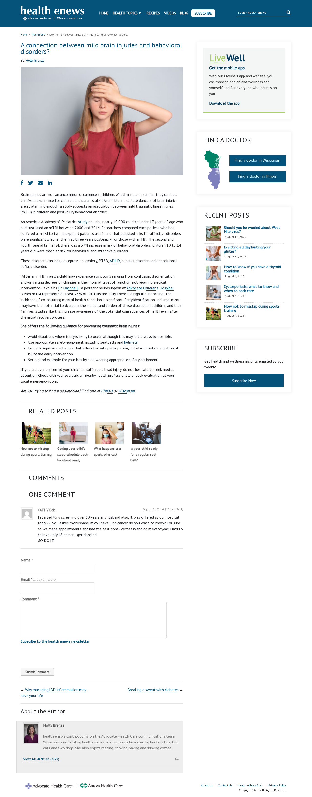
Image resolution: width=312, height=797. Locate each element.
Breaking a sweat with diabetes (153, 689)
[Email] (177, 758)
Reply (179, 509)
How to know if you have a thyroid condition (252, 269)
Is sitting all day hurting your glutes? (247, 249)
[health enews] (53, 13)
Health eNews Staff (250, 785)
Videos (170, 13)
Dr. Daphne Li (68, 287)
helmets (131, 342)
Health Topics (125, 13)
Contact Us (225, 785)
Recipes (153, 13)
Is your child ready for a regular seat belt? (143, 454)
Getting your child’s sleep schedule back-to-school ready (72, 454)
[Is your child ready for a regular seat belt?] (146, 433)
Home (104, 13)
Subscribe (203, 13)
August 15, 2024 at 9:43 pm (158, 509)
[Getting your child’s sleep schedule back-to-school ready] (73, 433)
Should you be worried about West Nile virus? (252, 229)
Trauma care (38, 34)
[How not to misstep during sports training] (36, 433)
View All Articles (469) (41, 758)
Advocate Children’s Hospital (150, 287)
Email (38, 579)
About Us (207, 785)
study (82, 221)
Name (27, 560)
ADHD (115, 260)
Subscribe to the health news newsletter (55, 641)
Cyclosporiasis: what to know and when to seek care (251, 288)
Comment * (30, 598)
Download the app (224, 103)
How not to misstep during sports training (252, 308)
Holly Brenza (35, 60)
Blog (184, 13)
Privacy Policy (277, 785)
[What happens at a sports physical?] (109, 433)
